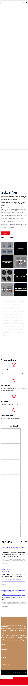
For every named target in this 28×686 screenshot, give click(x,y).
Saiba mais (5, 233)
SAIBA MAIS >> (5, 563)
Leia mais (3, 644)
